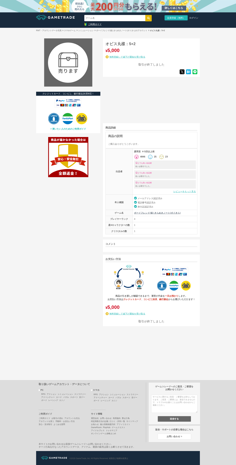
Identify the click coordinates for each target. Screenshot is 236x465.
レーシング (53, 400)
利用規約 (117, 418)
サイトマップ (132, 421)
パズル (66, 397)
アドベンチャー (48, 397)
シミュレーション (65, 394)
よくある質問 (59, 424)
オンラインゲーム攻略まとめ (103, 433)
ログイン (193, 18)
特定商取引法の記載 (99, 421)
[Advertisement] (127, 99)
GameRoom (96, 427)
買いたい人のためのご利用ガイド (69, 129)
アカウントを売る (72, 418)
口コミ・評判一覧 (117, 421)
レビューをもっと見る (184, 191)
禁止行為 (126, 418)
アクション (51, 394)
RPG (43, 394)
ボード (44, 400)
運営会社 (95, 418)
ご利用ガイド (95, 24)
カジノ (62, 400)
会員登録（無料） (176, 18)
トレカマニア (111, 430)
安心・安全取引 (45, 424)
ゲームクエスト (118, 427)
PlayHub (106, 427)
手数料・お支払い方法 (65, 421)
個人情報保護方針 (107, 424)
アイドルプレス (98, 430)
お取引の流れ (57, 418)
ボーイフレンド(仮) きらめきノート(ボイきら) (157, 213)
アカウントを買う (46, 421)
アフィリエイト (123, 424)
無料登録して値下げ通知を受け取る (127, 57)
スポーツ (74, 397)
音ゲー (82, 397)
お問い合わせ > (174, 436)
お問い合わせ (106, 418)
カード (59, 397)
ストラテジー (80, 394)
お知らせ (95, 424)
